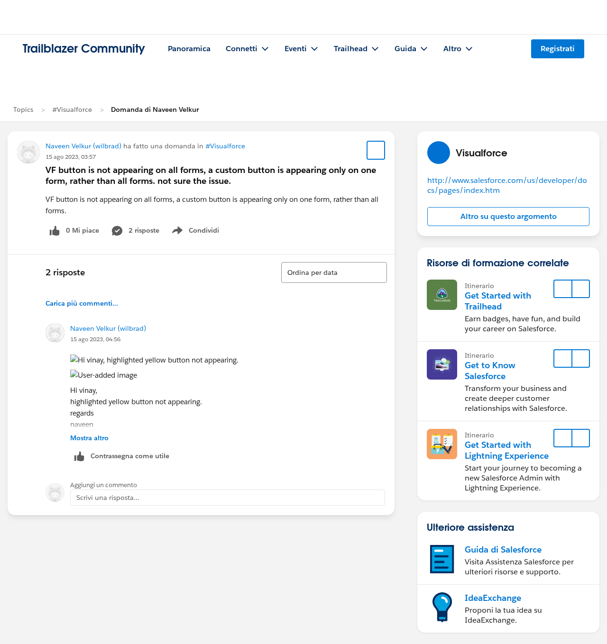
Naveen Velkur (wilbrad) (83, 146)
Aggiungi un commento (103, 485)
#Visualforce (72, 109)
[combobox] (334, 272)
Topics (23, 109)
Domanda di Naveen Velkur (155, 109)
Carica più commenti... (82, 303)
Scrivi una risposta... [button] (107, 497)
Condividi (200, 232)
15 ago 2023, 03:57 (71, 157)
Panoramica (189, 49)
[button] (508, 216)
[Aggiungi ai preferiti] (376, 150)
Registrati (558, 49)
